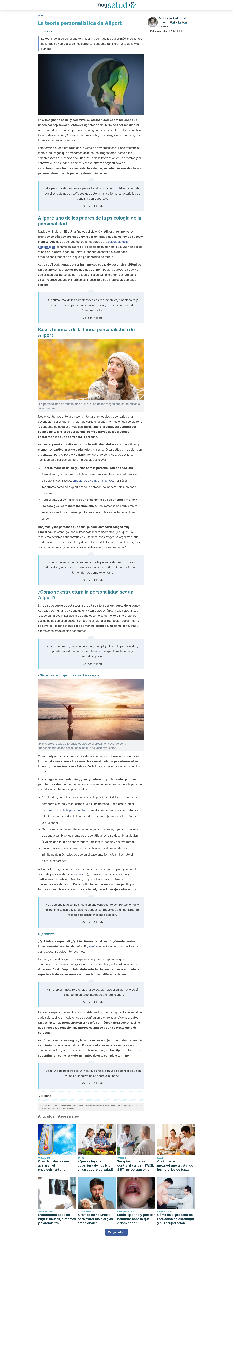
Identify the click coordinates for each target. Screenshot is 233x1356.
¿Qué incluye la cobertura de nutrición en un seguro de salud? (95, 1165)
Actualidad (44, 1158)
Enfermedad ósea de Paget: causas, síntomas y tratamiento (57, 1219)
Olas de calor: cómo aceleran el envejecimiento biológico (53, 1165)
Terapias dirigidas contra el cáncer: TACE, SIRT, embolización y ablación (135, 1165)
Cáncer (121, 1158)
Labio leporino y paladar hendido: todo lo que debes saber (136, 1219)
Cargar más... (116, 1232)
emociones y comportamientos (93, 480)
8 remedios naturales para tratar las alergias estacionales (95, 1219)
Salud (81, 1158)
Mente (41, 15)
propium (92, 946)
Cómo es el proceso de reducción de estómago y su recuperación (175, 1219)
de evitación (78, 874)
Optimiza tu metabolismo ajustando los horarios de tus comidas (175, 1165)
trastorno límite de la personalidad (64, 810)
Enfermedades (46, 1211)
